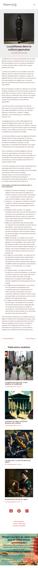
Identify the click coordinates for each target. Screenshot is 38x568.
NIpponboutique (19, 521)
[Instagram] (27, 511)
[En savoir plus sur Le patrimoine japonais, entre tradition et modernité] (19, 365)
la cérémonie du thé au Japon (16, 499)
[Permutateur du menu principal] (34, 5)
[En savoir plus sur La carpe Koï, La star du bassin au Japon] (19, 444)
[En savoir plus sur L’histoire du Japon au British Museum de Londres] (19, 405)
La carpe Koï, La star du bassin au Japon (18, 461)
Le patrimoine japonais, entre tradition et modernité (16, 383)
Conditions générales (19, 526)
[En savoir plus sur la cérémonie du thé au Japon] (19, 483)
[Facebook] (11, 511)
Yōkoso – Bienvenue (19, 523)
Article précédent (8, 338)
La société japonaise (10, 386)
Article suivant (31, 338)
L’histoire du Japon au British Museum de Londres (16, 422)
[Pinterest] (19, 511)
